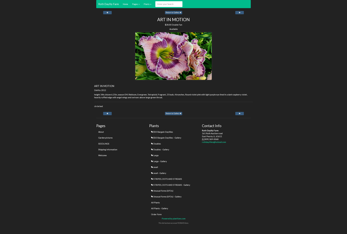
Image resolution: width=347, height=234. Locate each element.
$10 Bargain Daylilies (163, 132)
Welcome (102, 155)
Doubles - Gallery (161, 149)
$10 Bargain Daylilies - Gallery (167, 137)
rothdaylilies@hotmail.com (214, 142)
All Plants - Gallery (159, 208)
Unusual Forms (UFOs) (163, 191)
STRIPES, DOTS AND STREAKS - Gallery (171, 185)
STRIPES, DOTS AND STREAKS (167, 179)
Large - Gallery (160, 161)
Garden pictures (105, 137)
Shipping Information (107, 149)
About (101, 132)
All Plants (155, 202)
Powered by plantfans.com (173, 218)
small (155, 167)
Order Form (156, 214)
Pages (135, 4)
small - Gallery (159, 173)
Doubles (157, 143)
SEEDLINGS (103, 143)
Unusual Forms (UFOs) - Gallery (167, 196)
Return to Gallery (173, 12)
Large (156, 155)
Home (125, 4)
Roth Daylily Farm (108, 4)
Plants (147, 4)
